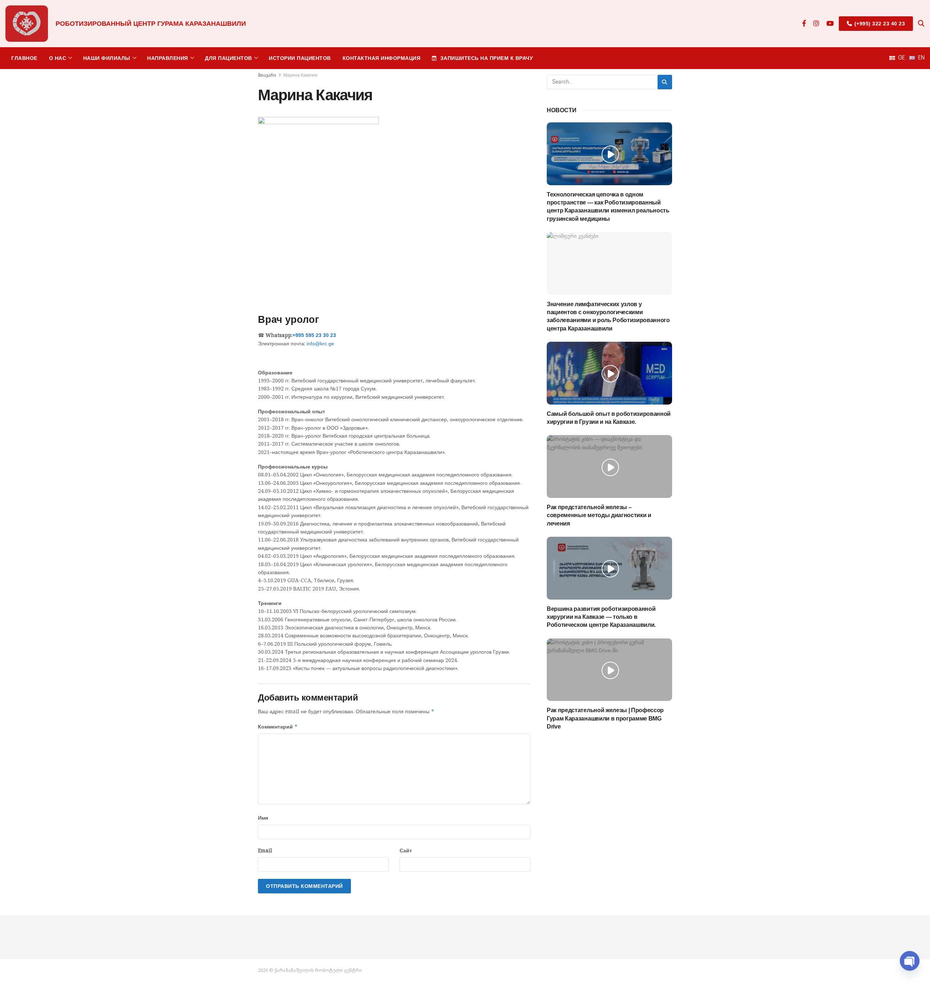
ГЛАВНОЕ (24, 58)
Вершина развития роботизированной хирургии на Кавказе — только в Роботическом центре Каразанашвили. (601, 617)
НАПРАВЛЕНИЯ (167, 58)
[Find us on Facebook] (804, 23)
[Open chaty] (909, 963)
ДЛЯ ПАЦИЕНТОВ (228, 58)
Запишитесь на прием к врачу (486, 58)
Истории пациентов (300, 58)
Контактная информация (382, 58)
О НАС (57, 58)
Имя (263, 817)
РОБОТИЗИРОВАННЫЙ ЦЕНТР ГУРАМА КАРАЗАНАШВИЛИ (151, 23)
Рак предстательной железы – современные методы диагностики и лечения (599, 515)
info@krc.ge (320, 343)
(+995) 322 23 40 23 (879, 24)
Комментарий (278, 726)
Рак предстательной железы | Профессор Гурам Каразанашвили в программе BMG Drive (605, 718)
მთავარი (267, 75)
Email (265, 850)
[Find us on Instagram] (816, 23)
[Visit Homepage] (26, 23)
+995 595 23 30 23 (314, 335)
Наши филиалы (106, 58)
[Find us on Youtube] (830, 23)
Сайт (406, 850)
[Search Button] (921, 24)
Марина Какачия (300, 75)
